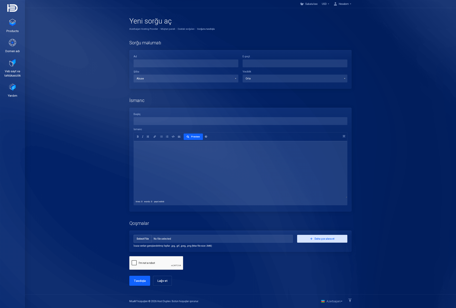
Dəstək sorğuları (186, 29)
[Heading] (148, 137)
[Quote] (179, 137)
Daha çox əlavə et (324, 238)
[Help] (206, 137)
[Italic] (142, 137)
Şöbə (136, 71)
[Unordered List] (161, 137)
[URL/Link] (154, 137)
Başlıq (137, 114)
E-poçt (246, 56)
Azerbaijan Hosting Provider (143, 29)
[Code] (173, 137)
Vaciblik (247, 71)
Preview (195, 136)
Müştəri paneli (168, 29)
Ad (135, 56)
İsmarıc (138, 129)
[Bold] (138, 137)
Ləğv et (162, 281)
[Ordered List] (167, 137)
